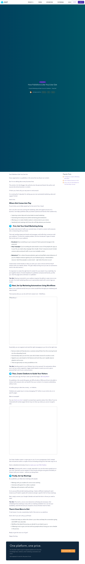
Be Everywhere (45, 376)
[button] (31, 2)
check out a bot (18, 400)
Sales (48, 92)
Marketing (44, 92)
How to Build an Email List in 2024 (71, 180)
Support (53, 92)
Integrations (49, 2)
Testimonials (60, 2)
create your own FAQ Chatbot (38, 465)
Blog (69, 2)
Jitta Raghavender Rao (37, 92)
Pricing (40, 2)
